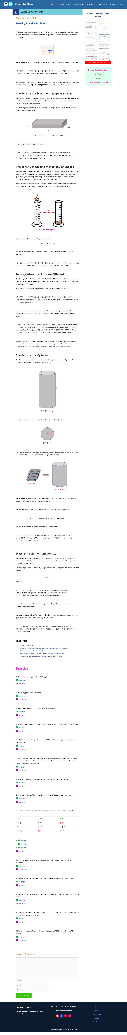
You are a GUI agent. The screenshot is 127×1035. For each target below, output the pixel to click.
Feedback (96, 1022)
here (67, 313)
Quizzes (90, 4)
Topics (50, 4)
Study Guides (79, 4)
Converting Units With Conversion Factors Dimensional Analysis (42, 653)
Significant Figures (26, 645)
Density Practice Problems (32, 23)
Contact (96, 1018)
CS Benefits (103, 4)
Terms (96, 1010)
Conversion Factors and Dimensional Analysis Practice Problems (42, 656)
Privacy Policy (96, 1014)
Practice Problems (65, 4)
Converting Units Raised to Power (59, 346)
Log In (112, 4)
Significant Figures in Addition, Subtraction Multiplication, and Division (44, 648)
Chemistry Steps (24, 4)
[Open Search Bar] (121, 4)
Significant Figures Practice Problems (33, 651)
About (96, 1007)
